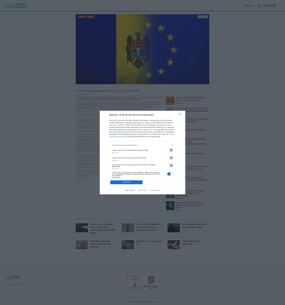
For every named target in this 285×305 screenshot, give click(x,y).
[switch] (170, 150)
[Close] (181, 115)
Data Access (142, 190)
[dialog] (142, 152)
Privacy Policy (155, 190)
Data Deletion (130, 190)
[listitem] (142, 145)
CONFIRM (126, 182)
